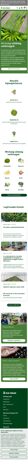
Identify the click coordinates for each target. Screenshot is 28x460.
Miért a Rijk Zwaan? (8, 404)
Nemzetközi (6, 418)
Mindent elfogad (14, 449)
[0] (24, 7)
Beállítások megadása (14, 453)
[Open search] (17, 8)
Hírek (4, 407)
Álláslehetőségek (7, 423)
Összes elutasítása (14, 457)
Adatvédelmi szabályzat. (18, 446)
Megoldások (6, 401)
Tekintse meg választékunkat (14, 195)
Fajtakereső (6, 399)
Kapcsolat (6, 409)
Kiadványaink (6, 420)
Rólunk (5, 415)
